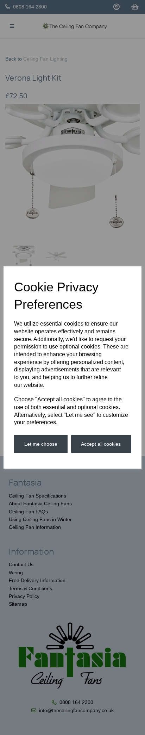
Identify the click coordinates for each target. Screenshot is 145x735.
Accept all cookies (101, 444)
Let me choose (40, 444)
